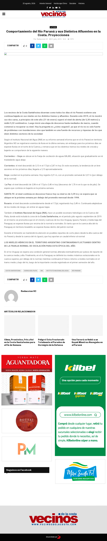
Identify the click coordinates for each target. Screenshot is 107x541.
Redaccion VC (42, 39)
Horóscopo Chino (60, 3)
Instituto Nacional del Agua (57, 270)
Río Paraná (76, 270)
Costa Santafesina (13, 270)
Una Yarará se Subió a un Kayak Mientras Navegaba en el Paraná (87, 342)
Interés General (45, 3)
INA (42, 270)
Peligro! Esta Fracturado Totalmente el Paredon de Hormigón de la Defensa (51, 342)
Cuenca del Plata (30, 270)
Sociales (72, 3)
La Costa (53, 27)
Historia (81, 3)
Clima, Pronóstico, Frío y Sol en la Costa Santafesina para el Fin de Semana (19, 342)
